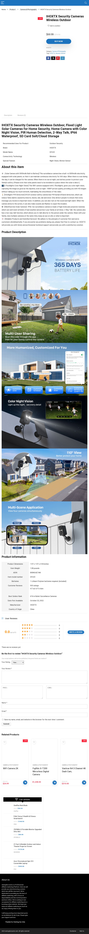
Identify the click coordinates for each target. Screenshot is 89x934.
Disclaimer (73, 931)
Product (12, 9)
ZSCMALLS (17, 837)
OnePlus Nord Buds (20, 805)
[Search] (85, 3)
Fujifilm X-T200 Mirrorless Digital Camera (41, 771)
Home (4, 9)
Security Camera (60, 53)
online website (12, 904)
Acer (15, 869)
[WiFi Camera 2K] (15, 752)
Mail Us (82, 931)
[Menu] (2, 3)
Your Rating (6, 662)
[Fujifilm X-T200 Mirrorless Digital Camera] (45, 752)
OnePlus (16, 811)
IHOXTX (48, 47)
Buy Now (59, 41)
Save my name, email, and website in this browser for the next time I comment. (34, 720)
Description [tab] (8, 115)
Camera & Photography (28, 9)
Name (4, 703)
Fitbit (15, 824)
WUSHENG (17, 852)
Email (4, 711)
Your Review (7, 669)
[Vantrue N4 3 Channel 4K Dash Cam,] (74, 752)
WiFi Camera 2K (10, 768)
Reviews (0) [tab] (22, 115)
